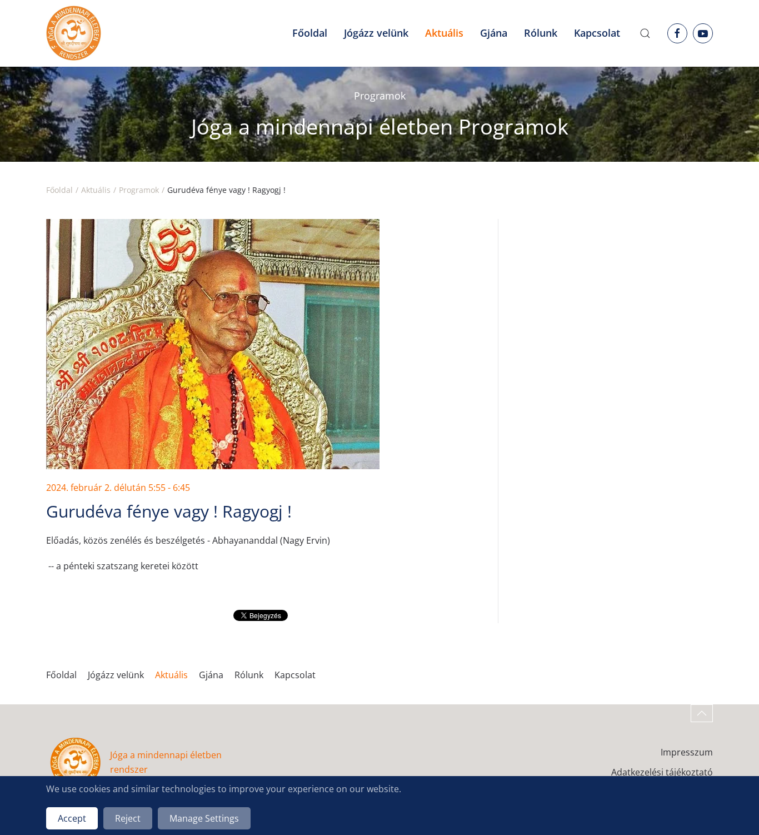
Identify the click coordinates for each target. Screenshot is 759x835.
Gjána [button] (493, 32)
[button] (645, 33)
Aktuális (171, 675)
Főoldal (309, 32)
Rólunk (248, 675)
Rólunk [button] (540, 32)
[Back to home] (73, 33)
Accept (72, 818)
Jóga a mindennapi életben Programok (379, 126)
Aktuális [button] (444, 32)
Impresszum (687, 752)
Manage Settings (204, 818)
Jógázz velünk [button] (376, 32)
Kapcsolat (597, 32)
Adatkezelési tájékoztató (662, 772)
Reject (128, 818)
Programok (380, 95)
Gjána (211, 675)
